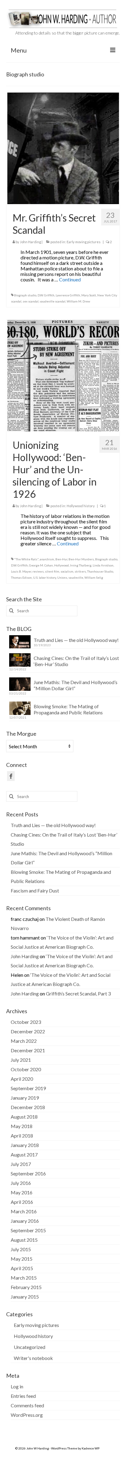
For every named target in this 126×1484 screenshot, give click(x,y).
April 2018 (22, 1135)
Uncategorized (29, 1347)
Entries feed (23, 1396)
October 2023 (26, 1022)
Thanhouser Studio (100, 571)
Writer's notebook (33, 1358)
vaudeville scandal (52, 301)
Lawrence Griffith (68, 295)
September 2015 (28, 1230)
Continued (70, 279)
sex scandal (31, 301)
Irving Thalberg (80, 565)
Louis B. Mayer (21, 571)
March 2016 (24, 1211)
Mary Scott (88, 295)
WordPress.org (27, 1415)
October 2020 (26, 1069)
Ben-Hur (61, 559)
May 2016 (21, 1192)
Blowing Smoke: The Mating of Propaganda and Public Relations (68, 709)
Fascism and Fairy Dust (35, 890)
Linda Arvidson (103, 565)
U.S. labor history (44, 577)
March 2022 (24, 1041)
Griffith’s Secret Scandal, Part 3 (78, 993)
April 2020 (22, 1079)
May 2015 (21, 1259)
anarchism (47, 559)
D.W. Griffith (46, 295)
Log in (17, 1386)
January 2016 (25, 1221)
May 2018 (21, 1126)
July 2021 (21, 1060)
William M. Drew (78, 301)
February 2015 (26, 1287)
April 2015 (22, 1268)
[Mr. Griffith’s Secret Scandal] (63, 147)
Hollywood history (81, 506)
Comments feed (27, 1405)
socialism (67, 571)
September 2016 (28, 1173)
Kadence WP (90, 1448)
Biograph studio (25, 295)
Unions (62, 577)
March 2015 (24, 1278)
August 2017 (24, 1154)
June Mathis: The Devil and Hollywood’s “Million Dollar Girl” (75, 685)
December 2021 (28, 1050)
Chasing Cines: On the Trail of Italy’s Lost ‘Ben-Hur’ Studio (76, 661)
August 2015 (24, 1240)
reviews (38, 571)
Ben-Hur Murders (81, 559)
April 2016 (22, 1202)
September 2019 (28, 1088)
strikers (80, 571)
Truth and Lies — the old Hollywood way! (76, 640)
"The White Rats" (26, 559)
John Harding (30, 242)
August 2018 (24, 1116)
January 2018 (25, 1145)
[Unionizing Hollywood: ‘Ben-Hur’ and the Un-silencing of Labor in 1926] (63, 375)
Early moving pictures (84, 242)
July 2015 (21, 1249)
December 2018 (28, 1107)
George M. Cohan (41, 565)
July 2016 (21, 1183)
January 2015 (25, 1296)
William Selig (93, 577)
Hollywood (61, 565)
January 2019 (25, 1098)
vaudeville (76, 577)
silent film (52, 571)
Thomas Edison (21, 577)
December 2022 (28, 1031)
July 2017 (21, 1164)
